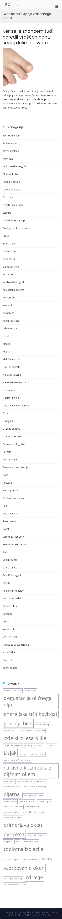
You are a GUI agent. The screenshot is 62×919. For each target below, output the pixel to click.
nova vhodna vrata (12, 786)
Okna (5, 413)
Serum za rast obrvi (13, 536)
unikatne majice (31, 859)
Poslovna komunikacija (15, 467)
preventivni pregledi (13, 817)
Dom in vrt (8, 197)
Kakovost (8, 274)
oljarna (12, 794)
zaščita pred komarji (13, 878)
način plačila (9, 781)
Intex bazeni (9, 243)
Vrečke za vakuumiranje (16, 644)
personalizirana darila (33, 795)
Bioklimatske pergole (14, 166)
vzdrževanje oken (24, 867)
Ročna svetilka (11, 513)
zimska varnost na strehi (14, 884)
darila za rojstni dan (13, 690)
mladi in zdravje (37, 754)
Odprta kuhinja (11, 397)
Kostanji (7, 305)
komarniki (51, 745)
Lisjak (10, 752)
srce (17, 841)
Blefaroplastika (11, 174)
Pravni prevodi (10, 490)
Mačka (6, 343)
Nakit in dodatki (11, 367)
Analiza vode (10, 143)
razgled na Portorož (37, 835)
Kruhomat (8, 313)
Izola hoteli (9, 259)
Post (5, 475)
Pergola (7, 451)
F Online (11, 4)
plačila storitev (10, 801)
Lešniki (6, 336)
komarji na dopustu (34, 745)
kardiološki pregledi (13, 745)
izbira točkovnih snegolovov (32, 730)
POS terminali (32, 807)
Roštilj (6, 529)
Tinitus (6, 583)
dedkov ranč (30, 690)
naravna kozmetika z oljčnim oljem (27, 771)
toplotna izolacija (23, 849)
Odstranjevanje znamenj (16, 405)
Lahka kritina (10, 328)
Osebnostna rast (12, 436)
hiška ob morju (43, 724)
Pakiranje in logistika (14, 444)
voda (48, 858)
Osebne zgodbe (11, 428)
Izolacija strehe (11, 266)
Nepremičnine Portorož (16, 382)
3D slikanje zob (11, 135)
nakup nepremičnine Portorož (17, 760)
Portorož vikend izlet (13, 807)
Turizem (7, 613)
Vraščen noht (10, 637)
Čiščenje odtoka (11, 181)
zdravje (34, 877)
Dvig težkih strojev (13, 205)
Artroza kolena (11, 151)
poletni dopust (44, 801)
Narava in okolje (12, 374)
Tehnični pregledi (12, 575)
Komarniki (8, 297)
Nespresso (9, 390)
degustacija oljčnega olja (28, 701)
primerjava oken (23, 824)
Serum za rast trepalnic (15, 544)
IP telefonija (9, 251)
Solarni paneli (10, 559)
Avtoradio (8, 158)
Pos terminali (10, 459)
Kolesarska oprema (13, 289)
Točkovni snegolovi (13, 590)
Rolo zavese (9, 521)
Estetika (7, 212)
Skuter (6, 552)
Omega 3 (8, 421)
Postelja (7, 482)
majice (23, 754)
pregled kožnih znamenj (34, 812)
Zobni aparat (10, 667)
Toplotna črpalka (12, 598)
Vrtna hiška (9, 652)
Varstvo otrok (10, 629)
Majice (6, 351)
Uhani (6, 621)
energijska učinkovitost (31, 714)
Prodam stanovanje (14, 498)
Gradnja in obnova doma (16, 228)
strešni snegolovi (30, 841)
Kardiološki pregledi (13, 282)
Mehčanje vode (11, 359)
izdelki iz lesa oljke (25, 738)
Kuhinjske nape (11, 320)
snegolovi (8, 841)
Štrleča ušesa (10, 567)
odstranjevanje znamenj (35, 786)
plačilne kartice (27, 801)
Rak (5, 505)
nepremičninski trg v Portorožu (32, 781)
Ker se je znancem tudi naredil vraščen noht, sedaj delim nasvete (28, 37)
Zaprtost (7, 660)
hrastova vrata (10, 730)
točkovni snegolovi (12, 859)
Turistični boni (10, 606)
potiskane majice (11, 812)
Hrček (6, 235)
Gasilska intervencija (14, 220)
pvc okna (14, 834)
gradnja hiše (18, 723)
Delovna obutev (11, 189)
